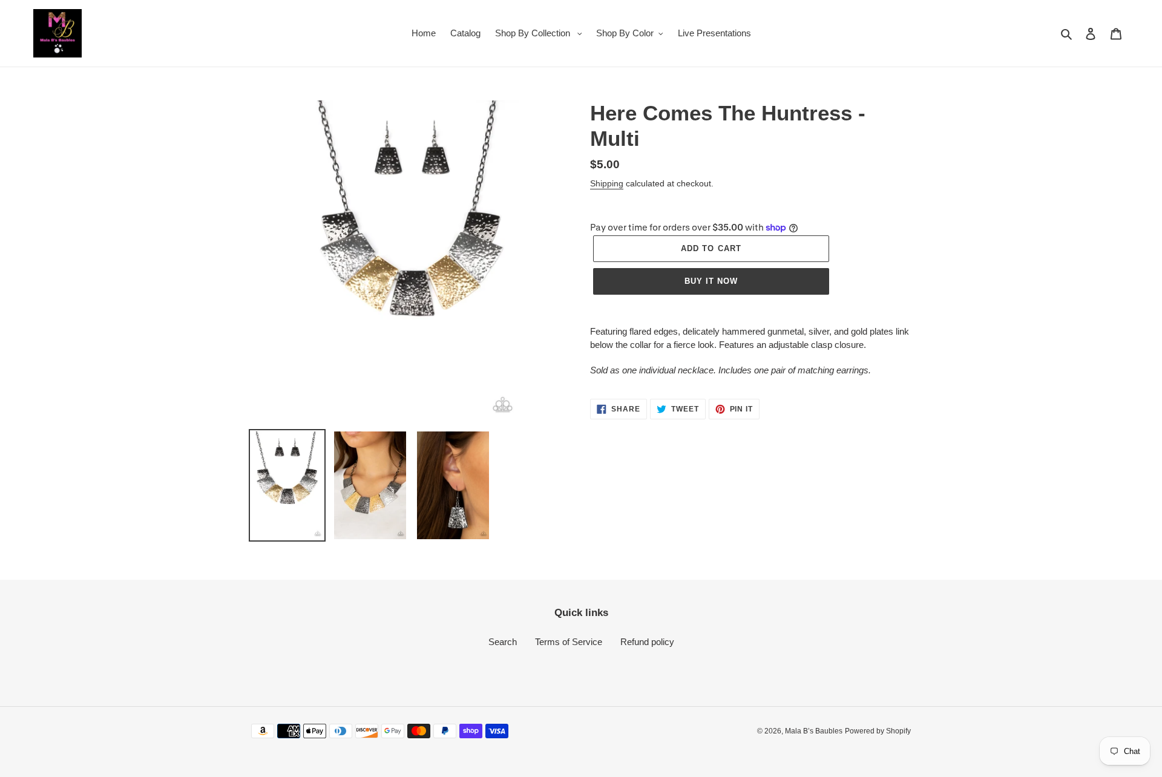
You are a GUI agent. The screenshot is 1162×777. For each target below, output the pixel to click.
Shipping (606, 183)
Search (502, 642)
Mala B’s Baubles (813, 731)
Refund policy (647, 642)
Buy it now (711, 281)
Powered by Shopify (878, 731)
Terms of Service (568, 642)
